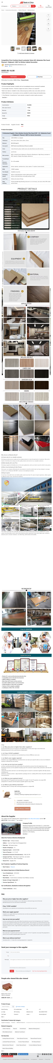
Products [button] (14, 6)
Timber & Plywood (22, 10)
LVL (27, 1009)
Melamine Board (31, 10)
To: (8, 956)
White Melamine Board (7, 1032)
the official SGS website (34, 818)
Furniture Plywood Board (23, 1041)
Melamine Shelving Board (34, 1028)
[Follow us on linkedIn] (38, 1056)
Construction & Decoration (11, 10)
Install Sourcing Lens (8, 1056)
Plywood (13, 867)
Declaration (41, 1059)
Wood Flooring (4, 1009)
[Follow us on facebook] (42, 1054)
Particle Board (23, 1028)
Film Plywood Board (36, 1041)
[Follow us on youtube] (48, 1054)
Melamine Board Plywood (7, 1045)
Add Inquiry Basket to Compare (26, 53)
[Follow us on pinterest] (50, 1054)
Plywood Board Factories (36, 1038)
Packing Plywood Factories (8, 1038)
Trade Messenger (23, 1054)
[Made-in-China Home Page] (26, 2)
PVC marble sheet (18, 1009)
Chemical (16, 1014)
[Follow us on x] (44, 1054)
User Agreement (34, 1059)
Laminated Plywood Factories (8, 1041)
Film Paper (3, 1014)
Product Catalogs (21, 1006)
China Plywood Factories (22, 1038)
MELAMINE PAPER (43, 1011)
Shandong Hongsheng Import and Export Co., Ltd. (15, 64)
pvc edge (3, 1011)
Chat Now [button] (40, 76)
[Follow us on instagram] (46, 1054)
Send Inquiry (13, 76)
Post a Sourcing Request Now (40, 971)
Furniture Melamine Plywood (35, 1045)
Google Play (13, 1054)
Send (12, 971)
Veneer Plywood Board (21, 1045)
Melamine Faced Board (20, 1032)
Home (2, 10)
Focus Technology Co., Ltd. (17, 1059)
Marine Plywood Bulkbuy (7, 1048)
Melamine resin (29, 1011)
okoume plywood (42, 1014)
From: (7, 952)
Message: (7, 959)
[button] (2, 2)
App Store (5, 1054)
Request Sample (25, 80)
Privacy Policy (47, 1059)
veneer (27, 1014)
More (2, 1051)
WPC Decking (17, 1011)
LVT (40, 1009)
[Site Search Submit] (33, 6)
